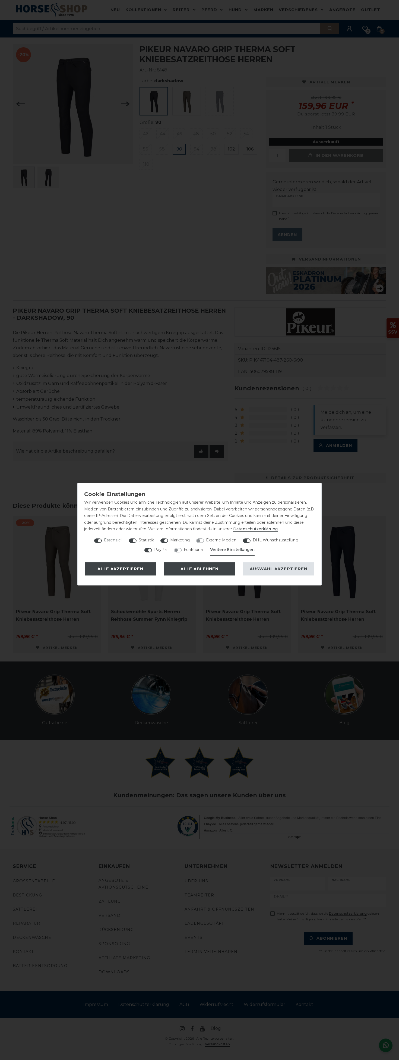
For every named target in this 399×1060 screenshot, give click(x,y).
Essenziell (113, 540)
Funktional (194, 549)
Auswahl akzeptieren (278, 568)
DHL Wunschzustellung (275, 540)
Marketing (180, 540)
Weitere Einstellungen (232, 549)
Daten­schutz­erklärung (255, 528)
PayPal (160, 549)
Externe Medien (221, 540)
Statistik (146, 540)
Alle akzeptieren (120, 568)
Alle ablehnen (199, 568)
